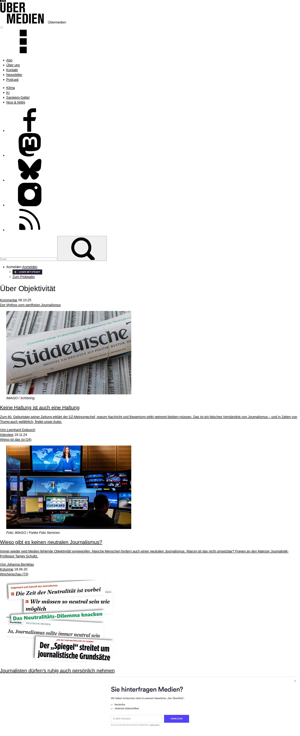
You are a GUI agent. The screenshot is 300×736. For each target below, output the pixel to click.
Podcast (12, 80)
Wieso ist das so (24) (15, 439)
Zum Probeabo (23, 277)
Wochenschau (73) (14, 574)
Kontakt (12, 70)
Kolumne (6, 569)
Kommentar (8, 300)
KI (8, 93)
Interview (6, 435)
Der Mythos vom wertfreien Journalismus (30, 305)
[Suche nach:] (28, 259)
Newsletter (14, 75)
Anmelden (29, 267)
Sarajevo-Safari (18, 97)
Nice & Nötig (15, 102)
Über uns (13, 65)
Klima (10, 88)
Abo (9, 60)
